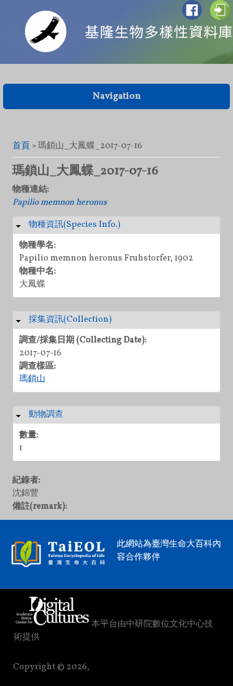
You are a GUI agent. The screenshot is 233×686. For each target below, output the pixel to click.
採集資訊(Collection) (70, 320)
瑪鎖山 (32, 379)
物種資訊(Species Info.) (75, 225)
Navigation (117, 96)
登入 (220, 10)
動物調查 (46, 415)
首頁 (21, 146)
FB (192, 10)
